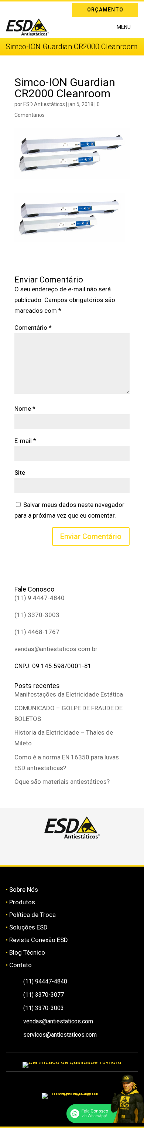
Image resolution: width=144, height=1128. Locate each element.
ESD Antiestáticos (44, 104)
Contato (20, 965)
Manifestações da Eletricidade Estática (68, 694)
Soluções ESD (28, 927)
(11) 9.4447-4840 (39, 598)
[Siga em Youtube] (98, 851)
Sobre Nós (23, 889)
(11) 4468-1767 (36, 632)
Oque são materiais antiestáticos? (62, 781)
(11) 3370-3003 (36, 615)
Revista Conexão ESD (38, 940)
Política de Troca (32, 914)
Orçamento (105, 10)
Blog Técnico (27, 952)
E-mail (25, 440)
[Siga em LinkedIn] (22, 8)
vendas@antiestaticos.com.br (55, 649)
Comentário (33, 327)
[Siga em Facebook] (63, 851)
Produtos (22, 902)
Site (19, 472)
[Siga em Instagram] (11, 8)
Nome (24, 408)
